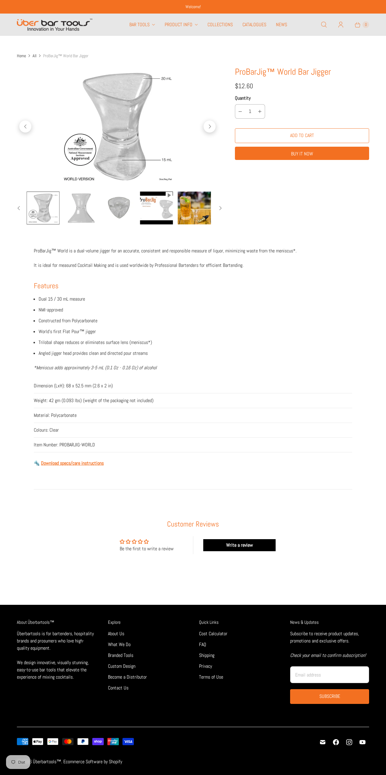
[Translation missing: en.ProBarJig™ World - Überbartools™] (43, 208)
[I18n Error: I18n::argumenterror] (156, 208)
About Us (116, 633)
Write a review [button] (239, 545)
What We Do (119, 644)
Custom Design (121, 666)
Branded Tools (120, 655)
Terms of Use (211, 677)
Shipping (206, 655)
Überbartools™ (47, 761)
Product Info (178, 24)
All (34, 55)
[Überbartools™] (54, 25)
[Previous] (25, 126)
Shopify (115, 761)
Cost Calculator (213, 633)
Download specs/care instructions (72, 463)
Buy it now (302, 154)
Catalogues (254, 24)
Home (21, 55)
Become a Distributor (127, 677)
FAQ (202, 644)
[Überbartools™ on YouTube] (362, 742)
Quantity (243, 98)
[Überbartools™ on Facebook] (336, 742)
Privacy (205, 666)
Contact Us (118, 688)
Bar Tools (139, 24)
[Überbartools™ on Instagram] (349, 742)
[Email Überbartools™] (322, 742)
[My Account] (340, 24)
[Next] (210, 126)
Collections (220, 24)
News (281, 24)
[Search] (323, 24)
